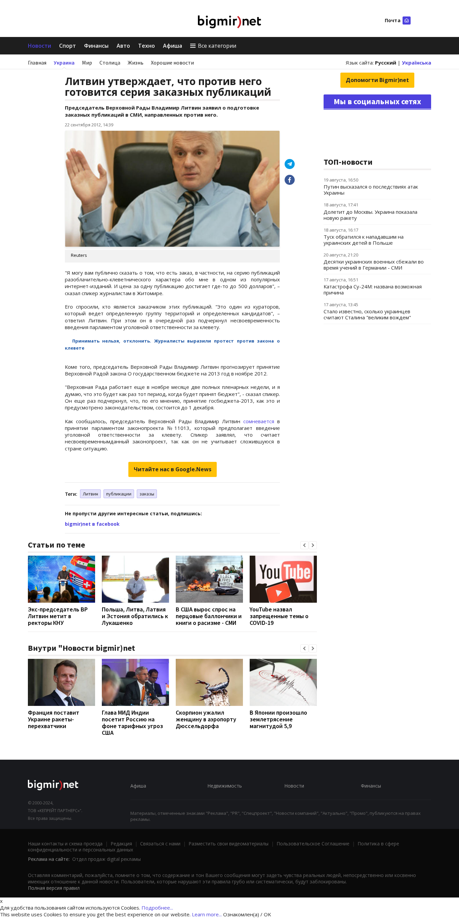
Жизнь (135, 62)
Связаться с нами (160, 843)
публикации (118, 494)
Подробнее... (157, 907)
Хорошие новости (172, 62)
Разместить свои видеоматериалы (228, 843)
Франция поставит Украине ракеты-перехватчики (53, 719)
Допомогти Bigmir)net (377, 80)
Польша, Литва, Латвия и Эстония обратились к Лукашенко (135, 616)
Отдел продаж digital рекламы (106, 859)
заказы (146, 494)
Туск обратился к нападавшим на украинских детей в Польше (364, 239)
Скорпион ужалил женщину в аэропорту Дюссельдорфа (206, 719)
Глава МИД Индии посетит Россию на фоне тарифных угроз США (132, 722)
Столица (109, 62)
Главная (37, 62)
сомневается (258, 421)
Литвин (90, 494)
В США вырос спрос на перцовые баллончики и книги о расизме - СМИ (209, 616)
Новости (39, 45)
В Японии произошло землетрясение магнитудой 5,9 (278, 719)
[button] (304, 545)
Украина (64, 62)
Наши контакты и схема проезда (65, 843)
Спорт (67, 45)
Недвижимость (224, 786)
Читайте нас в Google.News (172, 469)
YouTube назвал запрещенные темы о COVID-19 (279, 616)
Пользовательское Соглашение (313, 843)
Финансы (96, 45)
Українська (416, 62)
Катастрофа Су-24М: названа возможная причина (373, 289)
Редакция (121, 843)
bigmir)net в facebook (92, 524)
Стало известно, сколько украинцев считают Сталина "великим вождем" (367, 314)
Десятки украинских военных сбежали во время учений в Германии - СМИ (374, 264)
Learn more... (207, 914)
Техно (146, 45)
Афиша (172, 45)
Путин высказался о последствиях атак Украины (371, 189)
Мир (87, 62)
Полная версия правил (54, 888)
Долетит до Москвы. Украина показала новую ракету (370, 214)
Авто (123, 45)
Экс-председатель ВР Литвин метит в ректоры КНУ (58, 616)
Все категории (217, 45)
